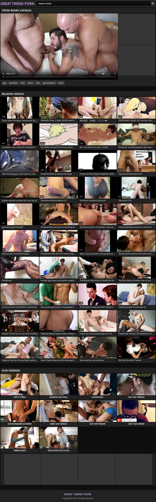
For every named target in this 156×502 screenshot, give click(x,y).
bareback (13, 83)
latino (30, 83)
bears (61, 83)
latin (38, 83)
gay (4, 83)
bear (23, 83)
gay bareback (49, 83)
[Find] (153, 3)
